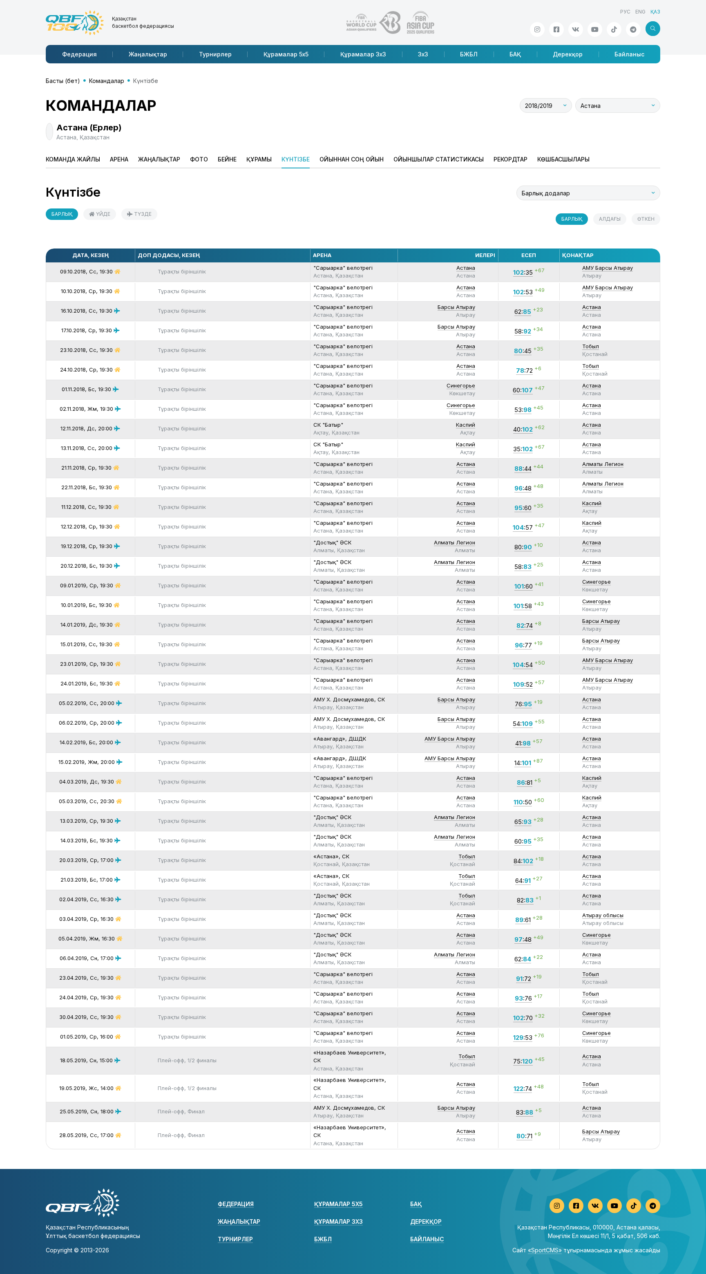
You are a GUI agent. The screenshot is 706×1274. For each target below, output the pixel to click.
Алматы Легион (602, 464)
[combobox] (546, 105)
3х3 (423, 54)
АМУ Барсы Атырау (607, 267)
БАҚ (515, 54)
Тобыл (590, 346)
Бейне (227, 159)
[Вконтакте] (575, 29)
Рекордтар (510, 159)
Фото (199, 159)
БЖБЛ (469, 54)
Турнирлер (215, 54)
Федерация (79, 54)
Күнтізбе (296, 159)
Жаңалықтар (148, 54)
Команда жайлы (73, 159)
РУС (625, 12)
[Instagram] (537, 29)
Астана (465, 267)
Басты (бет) (63, 80)
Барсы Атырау (456, 307)
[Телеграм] (633, 29)
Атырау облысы (602, 915)
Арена (119, 159)
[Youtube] (595, 29)
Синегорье (461, 385)
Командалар (106, 80)
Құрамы (259, 159)
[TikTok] (614, 29)
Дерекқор (568, 54)
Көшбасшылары (563, 159)
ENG (640, 12)
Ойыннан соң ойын (351, 159)
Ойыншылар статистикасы (438, 159)
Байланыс (629, 54)
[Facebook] (556, 29)
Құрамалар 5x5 (286, 54)
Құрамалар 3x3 (363, 54)
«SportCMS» (545, 1250)
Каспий (465, 424)
